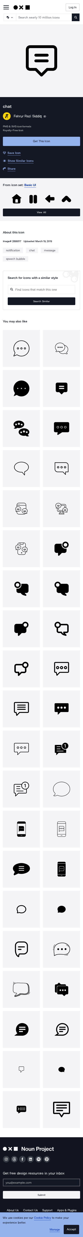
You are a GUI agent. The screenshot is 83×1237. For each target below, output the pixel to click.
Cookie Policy (42, 1217)
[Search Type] (9, 17)
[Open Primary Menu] (6, 7)
